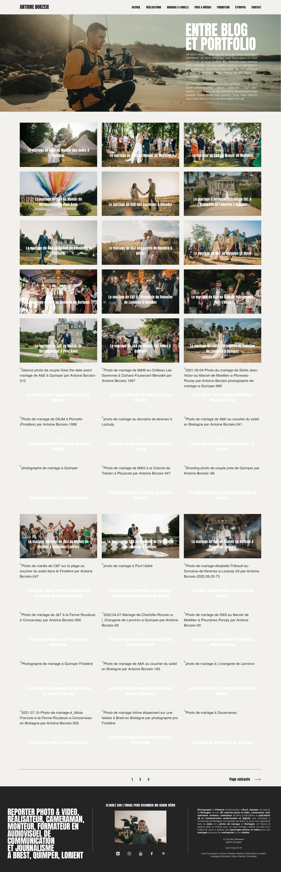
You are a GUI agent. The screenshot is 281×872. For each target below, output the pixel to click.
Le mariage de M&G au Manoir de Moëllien (140, 155)
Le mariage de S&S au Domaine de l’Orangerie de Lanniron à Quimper (140, 544)
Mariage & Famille (178, 7)
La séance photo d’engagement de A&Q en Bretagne (58, 397)
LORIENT (262, 853)
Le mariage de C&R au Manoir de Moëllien (222, 155)
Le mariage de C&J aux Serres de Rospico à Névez (140, 250)
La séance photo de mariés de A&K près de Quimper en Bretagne (140, 691)
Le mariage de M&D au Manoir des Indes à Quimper (58, 153)
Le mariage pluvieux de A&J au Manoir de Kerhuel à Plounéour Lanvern (58, 544)
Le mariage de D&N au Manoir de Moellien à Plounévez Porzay (222, 642)
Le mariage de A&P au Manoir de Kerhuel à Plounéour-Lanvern (222, 544)
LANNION (240, 853)
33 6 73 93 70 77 (234, 847)
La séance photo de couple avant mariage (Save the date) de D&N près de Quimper (140, 593)
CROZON (222, 853)
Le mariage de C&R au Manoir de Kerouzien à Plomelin (58, 250)
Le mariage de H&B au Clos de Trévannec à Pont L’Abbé (223, 299)
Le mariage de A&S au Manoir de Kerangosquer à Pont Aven (58, 202)
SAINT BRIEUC (252, 853)
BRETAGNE (215, 856)
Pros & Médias (202, 7)
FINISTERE (226, 856)
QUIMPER (213, 853)
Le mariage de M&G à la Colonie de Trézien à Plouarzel (140, 495)
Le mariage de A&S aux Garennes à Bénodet (140, 204)
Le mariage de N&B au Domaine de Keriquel (58, 302)
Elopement (140, 732)
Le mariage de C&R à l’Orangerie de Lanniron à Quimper (222, 691)
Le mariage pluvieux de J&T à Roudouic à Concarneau (58, 642)
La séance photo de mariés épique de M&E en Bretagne (222, 495)
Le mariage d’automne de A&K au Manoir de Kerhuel (222, 446)
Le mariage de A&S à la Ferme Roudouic (58, 498)
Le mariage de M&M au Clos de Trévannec (222, 742)
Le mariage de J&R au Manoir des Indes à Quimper (140, 348)
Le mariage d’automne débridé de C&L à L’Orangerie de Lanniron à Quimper (222, 202)
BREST (204, 853)
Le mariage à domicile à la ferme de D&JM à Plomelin (58, 446)
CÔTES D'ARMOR (238, 856)
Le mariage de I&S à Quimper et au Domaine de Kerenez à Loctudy (58, 691)
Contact (256, 7)
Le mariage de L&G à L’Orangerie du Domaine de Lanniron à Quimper (222, 348)
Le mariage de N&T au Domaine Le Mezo (222, 253)
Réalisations (153, 7)
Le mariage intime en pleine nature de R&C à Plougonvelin (140, 740)
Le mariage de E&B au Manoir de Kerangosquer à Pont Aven (58, 348)
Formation (223, 7)
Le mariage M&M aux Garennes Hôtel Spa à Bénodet (140, 397)
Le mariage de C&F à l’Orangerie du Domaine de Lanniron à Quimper (140, 299)
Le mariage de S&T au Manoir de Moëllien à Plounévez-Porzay (222, 397)
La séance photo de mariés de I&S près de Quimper (222, 593)
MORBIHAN (252, 856)
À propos (240, 7)
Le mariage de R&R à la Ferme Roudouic (58, 742)
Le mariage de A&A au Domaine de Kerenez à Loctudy (140, 446)
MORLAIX (231, 853)
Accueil (136, 7)
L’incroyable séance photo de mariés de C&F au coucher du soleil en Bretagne (58, 593)
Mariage (58, 145)
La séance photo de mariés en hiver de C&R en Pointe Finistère (140, 642)
